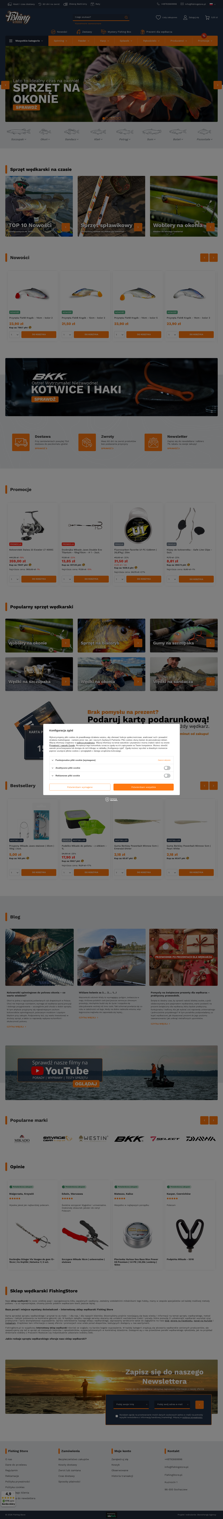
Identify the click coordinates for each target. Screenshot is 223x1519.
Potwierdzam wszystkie (143, 787)
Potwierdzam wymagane (80, 787)
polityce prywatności (86, 743)
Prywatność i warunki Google (62, 745)
